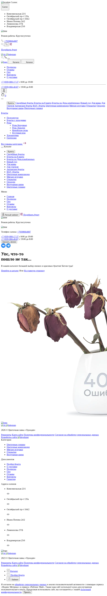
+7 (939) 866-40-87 (10, 87)
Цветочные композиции (57, 106)
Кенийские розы (20, 130)
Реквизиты (6, 435)
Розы (9, 123)
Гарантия (11, 479)
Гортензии (12, 138)
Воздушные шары (15, 108)
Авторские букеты (23, 106)
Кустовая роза (18, 133)
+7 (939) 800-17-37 (10, 82)
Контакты (11, 75)
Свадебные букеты (24, 103)
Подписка (11, 67)
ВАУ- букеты (39, 106)
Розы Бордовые (19, 125)
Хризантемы (13, 135)
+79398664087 (11, 41)
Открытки (91, 106)
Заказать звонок (9, 242)
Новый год (85, 103)
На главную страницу (34, 270)
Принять (27, 592)
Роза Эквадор (18, 128)
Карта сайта (17, 435)
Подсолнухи (13, 118)
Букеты (11, 103)
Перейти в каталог (10, 270)
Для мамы (96, 103)
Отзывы (10, 69)
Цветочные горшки (33, 108)
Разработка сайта (9, 437)
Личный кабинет (11, 215)
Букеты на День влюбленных (66, 103)
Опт (9, 72)
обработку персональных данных (31, 584)
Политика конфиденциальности (39, 435)
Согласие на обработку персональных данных (77, 435)
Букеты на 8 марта (42, 103)
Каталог (16, 62)
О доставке (12, 77)
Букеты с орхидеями (16, 120)
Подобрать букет (31, 215)
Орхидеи (101, 106)
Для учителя (12, 167)
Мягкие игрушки (77, 106)
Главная (10, 196)
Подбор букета (14, 464)
